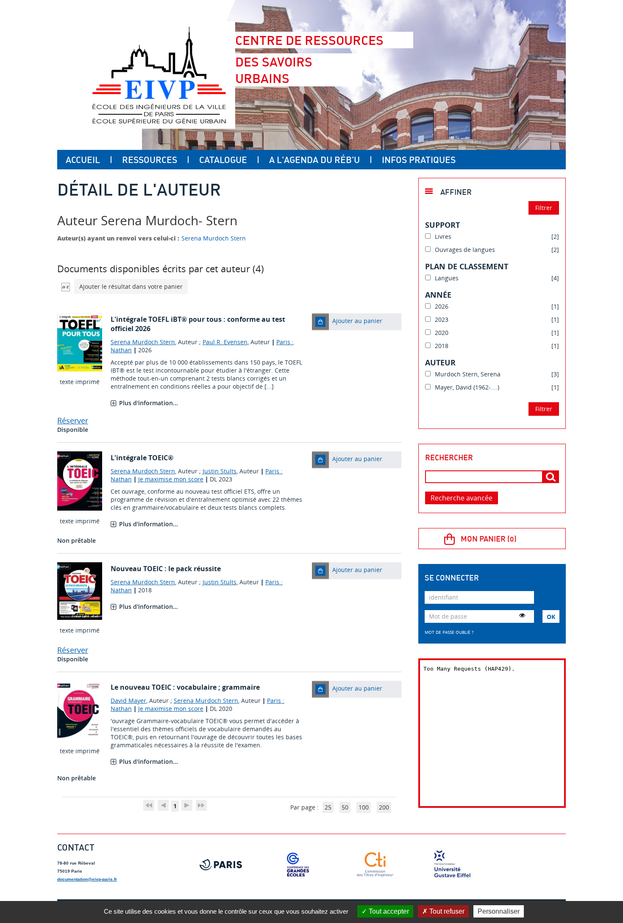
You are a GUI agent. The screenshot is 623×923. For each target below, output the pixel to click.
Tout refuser (446, 911)
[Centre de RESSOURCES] (159, 75)
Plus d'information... (148, 403)
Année (438, 295)
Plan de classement (466, 266)
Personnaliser (499, 911)
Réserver (72, 420)
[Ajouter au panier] (320, 321)
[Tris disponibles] (65, 286)
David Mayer (128, 700)
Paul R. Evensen (225, 342)
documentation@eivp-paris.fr (87, 879)
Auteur (440, 362)
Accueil (83, 159)
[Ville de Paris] (220, 865)
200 (384, 807)
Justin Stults (219, 471)
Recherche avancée (461, 498)
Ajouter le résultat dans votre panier (131, 286)
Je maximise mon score (170, 479)
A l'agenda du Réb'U (314, 159)
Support (442, 225)
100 (364, 807)
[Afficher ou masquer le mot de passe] (522, 615)
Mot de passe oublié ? (449, 632)
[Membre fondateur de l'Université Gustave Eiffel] (452, 865)
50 (345, 807)
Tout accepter (388, 911)
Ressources (149, 159)
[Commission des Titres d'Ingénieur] (375, 865)
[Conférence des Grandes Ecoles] (297, 865)
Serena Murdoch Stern (213, 238)
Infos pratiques (419, 159)
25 (328, 807)
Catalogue (223, 159)
